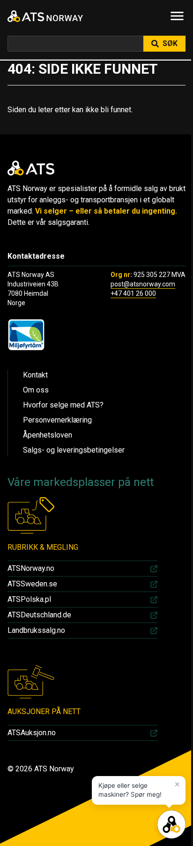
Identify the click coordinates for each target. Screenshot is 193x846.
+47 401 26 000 (133, 293)
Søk (170, 43)
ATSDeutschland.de (39, 614)
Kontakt (35, 374)
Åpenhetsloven (47, 435)
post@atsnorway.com (143, 284)
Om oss (36, 389)
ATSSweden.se (32, 583)
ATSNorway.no (30, 568)
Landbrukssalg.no (36, 630)
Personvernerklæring (57, 419)
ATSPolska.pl (29, 599)
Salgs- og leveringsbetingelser (74, 450)
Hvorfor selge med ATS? (63, 404)
